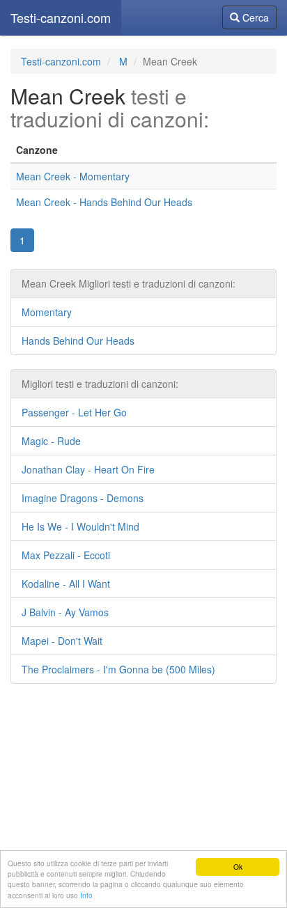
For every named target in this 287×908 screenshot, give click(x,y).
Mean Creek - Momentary (73, 176)
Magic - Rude (51, 441)
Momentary (47, 312)
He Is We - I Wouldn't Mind (80, 526)
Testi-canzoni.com (60, 17)
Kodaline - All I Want (66, 583)
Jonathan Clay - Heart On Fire (88, 469)
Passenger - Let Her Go (74, 412)
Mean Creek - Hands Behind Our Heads (104, 202)
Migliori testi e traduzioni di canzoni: (100, 384)
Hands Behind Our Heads (78, 340)
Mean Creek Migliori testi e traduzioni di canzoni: (128, 283)
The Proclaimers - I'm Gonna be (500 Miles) (118, 669)
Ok (237, 866)
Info (86, 895)
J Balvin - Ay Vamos (65, 612)
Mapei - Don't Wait (62, 641)
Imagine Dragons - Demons (83, 498)
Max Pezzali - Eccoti (66, 555)
